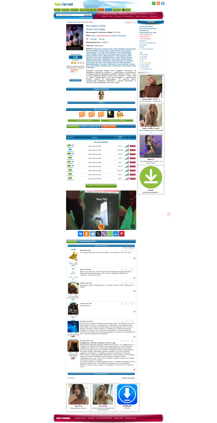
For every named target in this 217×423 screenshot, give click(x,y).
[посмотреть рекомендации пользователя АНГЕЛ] (71, 337)
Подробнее (70, 147)
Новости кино (107, 16)
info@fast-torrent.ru (80, 418)
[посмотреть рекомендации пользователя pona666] (72, 266)
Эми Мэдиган (116, 66)
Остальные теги (147, 69)
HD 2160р (152, 55)
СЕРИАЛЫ (74, 10)
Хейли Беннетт (115, 50)
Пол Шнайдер (127, 66)
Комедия (114, 35)
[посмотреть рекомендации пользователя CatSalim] (72, 317)
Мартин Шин (112, 64)
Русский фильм (144, 37)
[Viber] (104, 233)
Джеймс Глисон (97, 55)
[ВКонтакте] (80, 233)
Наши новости (141, 16)
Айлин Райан (96, 59)
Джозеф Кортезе (109, 55)
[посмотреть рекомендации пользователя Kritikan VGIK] (71, 359)
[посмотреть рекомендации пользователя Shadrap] (72, 300)
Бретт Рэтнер (121, 54)
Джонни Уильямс (126, 59)
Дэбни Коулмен (91, 52)
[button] (75, 80)
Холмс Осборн (121, 57)
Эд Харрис (103, 64)
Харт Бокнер (102, 54)
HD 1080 (152, 57)
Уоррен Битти (98, 45)
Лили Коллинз (108, 49)
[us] (87, 39)
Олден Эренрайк (119, 49)
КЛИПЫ (127, 10)
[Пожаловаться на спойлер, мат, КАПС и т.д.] (134, 258)
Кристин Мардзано (92, 64)
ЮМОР (101, 10)
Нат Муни (99, 62)
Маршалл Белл (106, 66)
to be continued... (152, 63)
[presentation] (73, 126)
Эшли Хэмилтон (123, 64)
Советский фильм (145, 39)
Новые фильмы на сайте (147, 32)
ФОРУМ (108, 10)
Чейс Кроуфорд (121, 55)
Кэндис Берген (126, 50)
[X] (98, 233)
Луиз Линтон (90, 62)
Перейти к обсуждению (128, 378)
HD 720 (152, 59)
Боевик (141, 47)
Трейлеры (153, 16)
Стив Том (101, 52)
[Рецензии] (73, 337)
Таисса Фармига (91, 54)
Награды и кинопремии (124, 16)
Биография (143, 45)
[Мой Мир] (116, 233)
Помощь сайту (118, 418)
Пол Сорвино (95, 66)
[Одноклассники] (86, 233)
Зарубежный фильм (145, 34)
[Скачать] (133, 146)
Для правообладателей (104, 418)
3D (152, 61)
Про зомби (152, 67)
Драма (93, 35)
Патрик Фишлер (110, 52)
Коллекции (123, 14)
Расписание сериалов (147, 14)
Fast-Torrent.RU (66, 3)
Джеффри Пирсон (109, 57)
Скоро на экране (110, 14)
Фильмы (150, 22)
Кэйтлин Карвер (124, 62)
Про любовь (152, 65)
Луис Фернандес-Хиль (110, 62)
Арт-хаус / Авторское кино (147, 43)
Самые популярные (146, 26)
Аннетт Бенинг (131, 49)
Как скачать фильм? (101, 142)
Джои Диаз (116, 59)
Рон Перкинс (129, 60)
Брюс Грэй (98, 57)
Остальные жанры (147, 49)
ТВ (93, 10)
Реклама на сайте (131, 418)
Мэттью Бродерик (92, 50)
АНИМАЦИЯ (84, 10)
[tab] (73, 126)
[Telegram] (92, 233)
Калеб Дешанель (118, 60)
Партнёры (91, 418)
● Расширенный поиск (85, 17)
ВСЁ (57, 10)
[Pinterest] (121, 233)
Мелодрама (122, 35)
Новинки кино (144, 30)
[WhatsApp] (110, 233)
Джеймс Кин (107, 60)
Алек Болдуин (104, 50)
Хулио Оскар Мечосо (124, 52)
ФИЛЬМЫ (65, 10)
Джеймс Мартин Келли (94, 60)
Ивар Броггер (106, 59)
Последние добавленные (148, 28)
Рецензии (133, 14)
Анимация (142, 41)
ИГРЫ (118, 10)
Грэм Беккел (112, 54)
